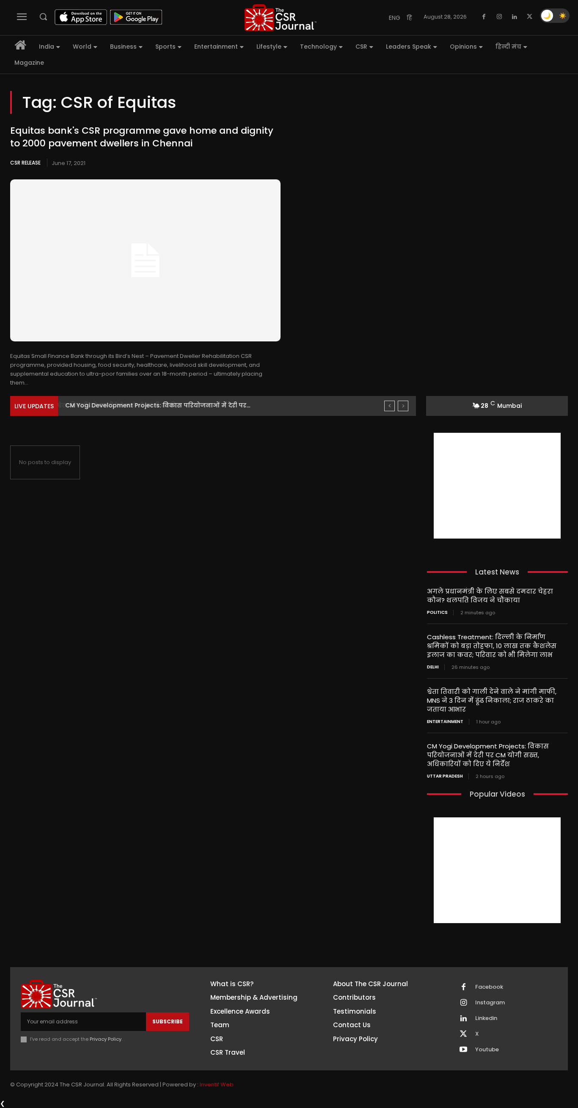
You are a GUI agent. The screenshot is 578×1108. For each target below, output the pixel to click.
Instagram (490, 1002)
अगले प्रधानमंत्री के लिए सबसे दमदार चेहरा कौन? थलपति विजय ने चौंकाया (490, 596)
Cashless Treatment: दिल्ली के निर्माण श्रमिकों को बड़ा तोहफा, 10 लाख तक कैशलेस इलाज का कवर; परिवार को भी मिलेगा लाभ (491, 645)
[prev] (389, 406)
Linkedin (486, 1018)
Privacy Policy (105, 1039)
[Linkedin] (514, 17)
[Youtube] (463, 1050)
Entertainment (445, 722)
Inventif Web (217, 1085)
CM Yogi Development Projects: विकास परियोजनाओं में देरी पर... (156, 405)
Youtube (487, 1049)
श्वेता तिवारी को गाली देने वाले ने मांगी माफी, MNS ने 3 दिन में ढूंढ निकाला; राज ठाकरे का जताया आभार (491, 700)
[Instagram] (499, 17)
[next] (403, 406)
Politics (437, 613)
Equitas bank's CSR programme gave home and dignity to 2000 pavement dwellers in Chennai (141, 137)
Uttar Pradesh (445, 776)
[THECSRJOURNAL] (280, 17)
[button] (43, 16)
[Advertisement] (497, 486)
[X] (530, 17)
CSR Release (25, 162)
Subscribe (167, 1021)
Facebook (489, 987)
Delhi (433, 667)
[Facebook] (484, 17)
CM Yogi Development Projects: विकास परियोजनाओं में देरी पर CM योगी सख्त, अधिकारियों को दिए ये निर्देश (488, 755)
